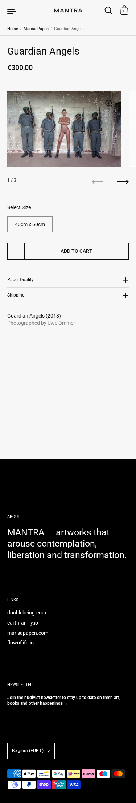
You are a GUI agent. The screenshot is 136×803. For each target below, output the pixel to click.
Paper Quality (20, 279)
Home (12, 28)
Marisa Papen (36, 28)
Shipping (16, 295)
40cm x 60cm (30, 224)
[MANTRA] (68, 11)
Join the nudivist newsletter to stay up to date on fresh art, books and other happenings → (63, 700)
